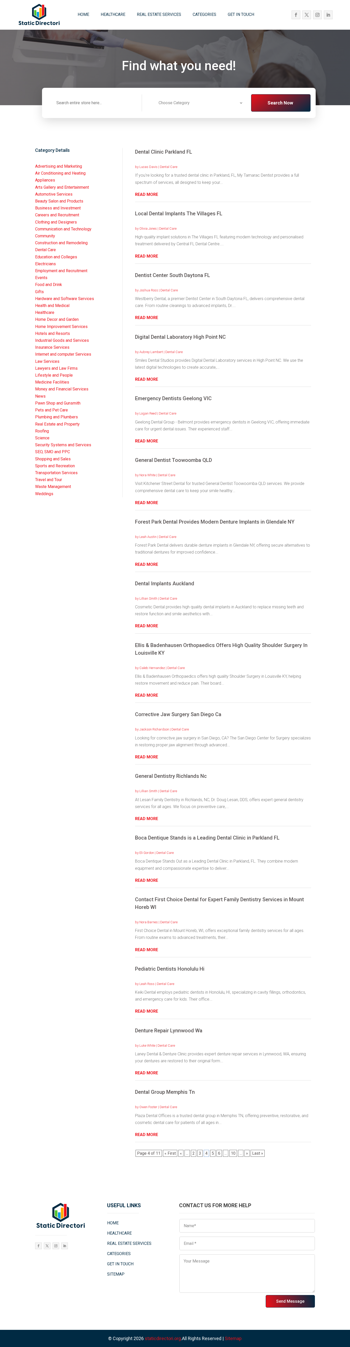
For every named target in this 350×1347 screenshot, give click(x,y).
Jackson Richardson (154, 729)
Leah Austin (148, 537)
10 (233, 1153)
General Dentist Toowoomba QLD (173, 460)
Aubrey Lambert (151, 352)
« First (170, 1153)
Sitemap (233, 1338)
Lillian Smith (148, 598)
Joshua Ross (148, 290)
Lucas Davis (148, 167)
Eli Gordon (146, 853)
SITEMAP (116, 1274)
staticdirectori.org (163, 1338)
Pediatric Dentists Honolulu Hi (169, 969)
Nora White (147, 475)
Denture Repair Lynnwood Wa (168, 1030)
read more (146, 194)
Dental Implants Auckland (164, 583)
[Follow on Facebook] (296, 14)
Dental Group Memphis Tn (165, 1092)
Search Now (280, 102)
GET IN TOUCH (241, 14)
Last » (257, 1153)
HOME (83, 14)
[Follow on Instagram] (317, 14)
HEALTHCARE (113, 14)
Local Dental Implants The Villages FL (178, 213)
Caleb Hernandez (152, 668)
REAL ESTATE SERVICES (159, 14)
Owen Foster (148, 1107)
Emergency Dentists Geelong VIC (173, 398)
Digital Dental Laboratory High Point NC (180, 337)
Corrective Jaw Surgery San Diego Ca (178, 714)
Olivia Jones (148, 228)
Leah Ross (147, 984)
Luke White (147, 1045)
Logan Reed (148, 413)
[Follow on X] (306, 14)
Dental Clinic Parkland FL (163, 152)
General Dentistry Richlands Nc (171, 776)
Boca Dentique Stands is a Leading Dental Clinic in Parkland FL (207, 838)
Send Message (290, 1301)
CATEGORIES (204, 14)
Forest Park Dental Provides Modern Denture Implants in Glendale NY (214, 522)
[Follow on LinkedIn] (328, 14)
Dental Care (168, 167)
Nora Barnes (148, 922)
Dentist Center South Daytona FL (172, 275)
